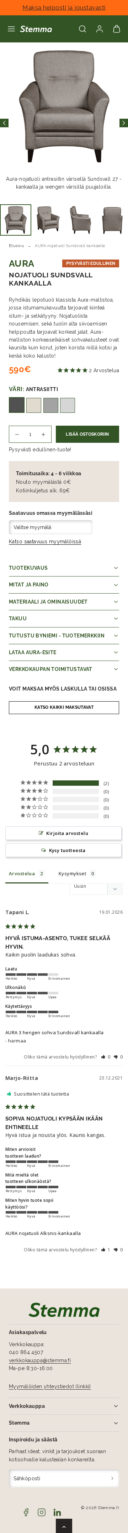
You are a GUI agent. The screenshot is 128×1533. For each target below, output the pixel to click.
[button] (11, 28)
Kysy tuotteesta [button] (67, 850)
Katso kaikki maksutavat (64, 707)
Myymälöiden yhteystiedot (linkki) (50, 1386)
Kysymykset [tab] (72, 873)
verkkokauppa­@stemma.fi (40, 1360)
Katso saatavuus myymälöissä (45, 541)
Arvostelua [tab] (22, 873)
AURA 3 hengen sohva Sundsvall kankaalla (54, 1032)
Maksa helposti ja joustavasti (64, 7)
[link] (99, 28)
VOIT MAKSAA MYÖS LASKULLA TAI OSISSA (63, 689)
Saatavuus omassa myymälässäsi (50, 513)
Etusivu (16, 245)
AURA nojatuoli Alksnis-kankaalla (43, 1233)
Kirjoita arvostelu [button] (67, 833)
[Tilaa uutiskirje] (112, 1478)
